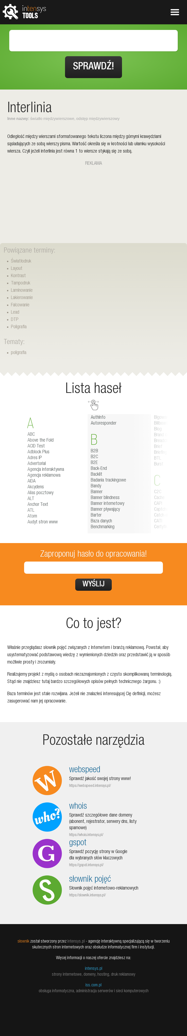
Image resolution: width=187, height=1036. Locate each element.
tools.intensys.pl (24, 11)
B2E (94, 463)
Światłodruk (21, 261)
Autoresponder (103, 423)
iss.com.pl (93, 985)
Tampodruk (20, 283)
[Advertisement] (93, 201)
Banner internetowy (107, 503)
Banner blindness (105, 498)
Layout (16, 268)
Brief (158, 447)
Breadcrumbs (165, 441)
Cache (159, 498)
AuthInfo (98, 417)
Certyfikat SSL (166, 527)
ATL (31, 510)
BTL (157, 458)
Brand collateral (167, 435)
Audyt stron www (43, 522)
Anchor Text (38, 504)
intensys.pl (93, 969)
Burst (158, 464)
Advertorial (37, 464)
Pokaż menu (175, 12)
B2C (94, 457)
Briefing (160, 452)
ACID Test (36, 446)
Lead (15, 312)
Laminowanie (22, 290)
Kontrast (18, 276)
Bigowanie (162, 417)
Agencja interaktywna (46, 469)
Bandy (96, 486)
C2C (157, 492)
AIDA (32, 481)
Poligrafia (19, 327)
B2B (94, 451)
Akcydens (36, 487)
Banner (97, 492)
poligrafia (18, 353)
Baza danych (101, 521)
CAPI (158, 503)
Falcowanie (20, 305)
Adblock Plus (38, 452)
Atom (32, 516)
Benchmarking (102, 527)
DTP (15, 320)
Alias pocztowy (40, 493)
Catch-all (161, 515)
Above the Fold (41, 440)
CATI (158, 521)
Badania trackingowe (108, 480)
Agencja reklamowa (44, 475)
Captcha (161, 509)
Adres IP (35, 458)
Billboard (161, 423)
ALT (31, 499)
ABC (31, 434)
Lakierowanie (22, 298)
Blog (158, 429)
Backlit (96, 474)
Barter (96, 515)
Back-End (99, 468)
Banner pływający (105, 509)
